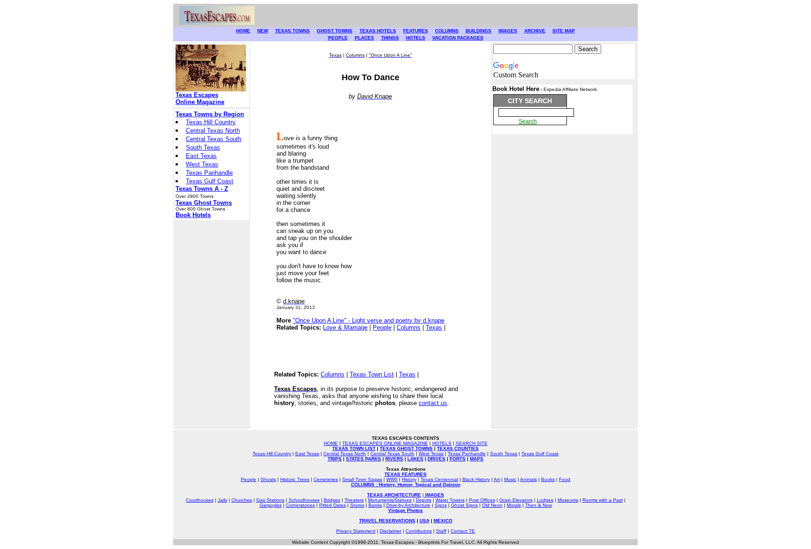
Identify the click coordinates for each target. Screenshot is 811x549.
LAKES (415, 458)
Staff (441, 531)
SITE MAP (563, 30)
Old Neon (492, 505)
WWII (392, 479)
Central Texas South (213, 139)
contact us (433, 402)
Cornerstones (300, 505)
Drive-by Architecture (408, 505)
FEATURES (415, 30)
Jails (222, 500)
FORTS (458, 458)
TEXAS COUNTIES (458, 448)
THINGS (390, 37)
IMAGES (507, 30)
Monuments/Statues (390, 500)
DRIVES (436, 458)
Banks (375, 505)
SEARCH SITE (472, 443)
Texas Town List (372, 374)
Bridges (332, 500)
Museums (568, 500)
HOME (243, 30)
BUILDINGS (478, 30)
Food (564, 479)
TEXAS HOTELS (378, 30)
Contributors (419, 531)
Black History (476, 479)
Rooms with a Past (602, 500)
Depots (423, 500)
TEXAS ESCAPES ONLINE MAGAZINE (385, 443)
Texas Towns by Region (210, 114)
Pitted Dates (332, 505)
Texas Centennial (439, 479)
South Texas (203, 147)
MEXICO (443, 520)
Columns (409, 327)
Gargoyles (271, 505)
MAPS (476, 458)
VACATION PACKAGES (457, 37)
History (409, 479)
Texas (434, 327)
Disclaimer (390, 531)
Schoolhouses (304, 500)
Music (510, 479)
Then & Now (538, 505)
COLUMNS (447, 30)
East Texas (201, 155)
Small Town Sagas (362, 479)
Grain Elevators (516, 500)
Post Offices (482, 500)
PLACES (364, 37)
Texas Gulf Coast (209, 181)
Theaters (354, 500)
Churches (241, 500)
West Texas (202, 164)
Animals (528, 479)
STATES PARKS (363, 458)
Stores (357, 505)
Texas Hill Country (211, 122)
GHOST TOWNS (334, 30)
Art (497, 479)
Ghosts (268, 479)
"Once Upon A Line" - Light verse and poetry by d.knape (368, 320)
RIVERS (394, 458)
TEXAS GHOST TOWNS (406, 448)
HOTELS (415, 37)
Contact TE (463, 531)
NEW (262, 30)
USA (424, 520)
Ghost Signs (464, 505)
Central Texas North (213, 130)
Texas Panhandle (209, 172)
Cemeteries (326, 479)
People (382, 327)
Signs (441, 505)
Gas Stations (270, 500)
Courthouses (200, 500)
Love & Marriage (345, 327)
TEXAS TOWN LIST (353, 448)
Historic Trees (294, 479)
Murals (514, 505)
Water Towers (450, 500)
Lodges (545, 500)
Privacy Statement (355, 531)
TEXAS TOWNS (292, 30)
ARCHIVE (534, 30)
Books (548, 479)
